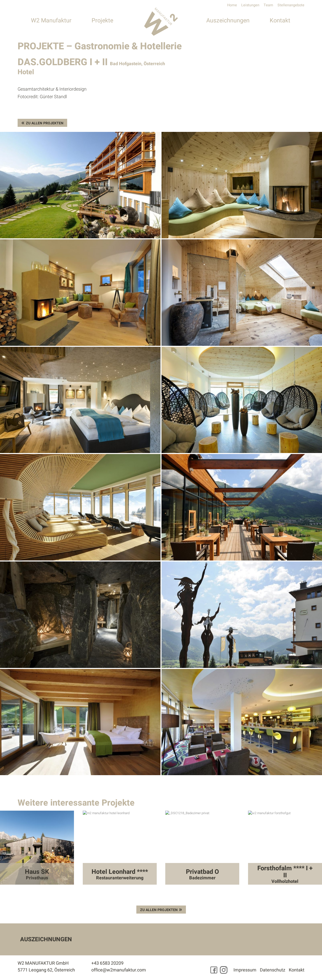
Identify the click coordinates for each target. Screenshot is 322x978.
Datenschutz (272, 970)
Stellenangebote (290, 5)
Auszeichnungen (228, 20)
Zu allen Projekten (44, 123)
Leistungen (250, 5)
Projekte (102, 20)
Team (268, 5)
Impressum (244, 970)
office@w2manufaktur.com (118, 970)
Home (232, 5)
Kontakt (280, 20)
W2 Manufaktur (51, 20)
